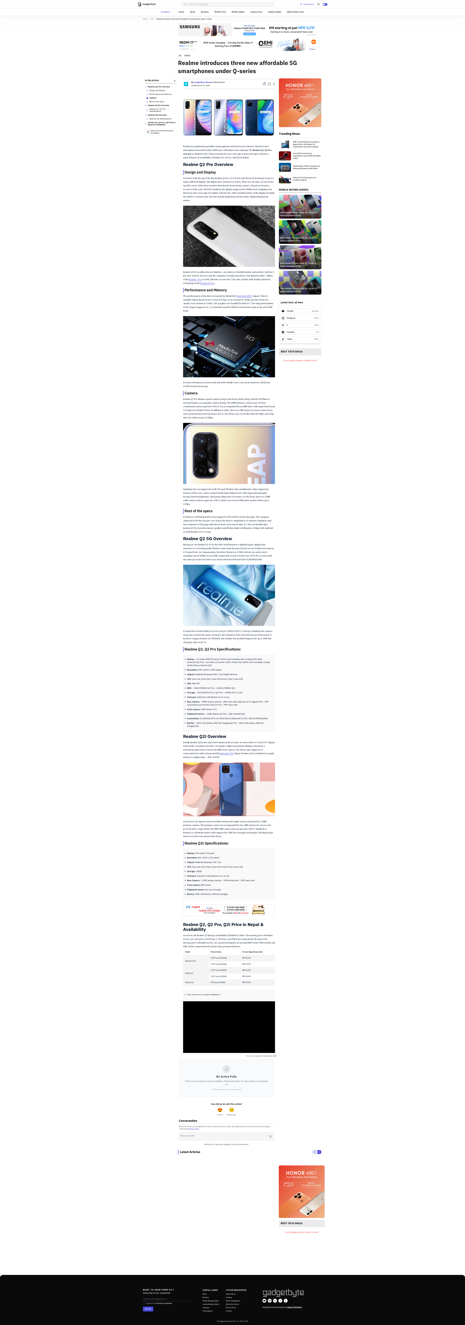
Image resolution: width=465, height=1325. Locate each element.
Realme (187, 55)
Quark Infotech (294, 1307)
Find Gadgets (208, 1311)
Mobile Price (220, 12)
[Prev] (314, 1152)
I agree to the (159, 1303)
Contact (229, 1311)
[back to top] (457, 1318)
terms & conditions (164, 1303)
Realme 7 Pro (195, 279)
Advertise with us (232, 1304)
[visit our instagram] (270, 1301)
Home (181, 12)
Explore (166, 12)
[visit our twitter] (280, 1301)
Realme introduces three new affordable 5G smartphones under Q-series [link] (184, 19)
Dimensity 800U (244, 296)
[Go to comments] (264, 84)
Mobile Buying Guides (211, 1300)
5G (152, 19)
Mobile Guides (238, 12)
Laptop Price (256, 12)
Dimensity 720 (226, 753)
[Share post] (274, 84)
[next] (319, 1152)
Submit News (231, 1294)
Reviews (205, 12)
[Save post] (269, 84)
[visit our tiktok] (286, 1301)
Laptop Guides (274, 12)
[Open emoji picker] (271, 1136)
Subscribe (148, 1309)
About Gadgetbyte (233, 1300)
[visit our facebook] (275, 1301)
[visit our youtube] (264, 1301)
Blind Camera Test (295, 12)
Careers (229, 1297)
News (192, 12)
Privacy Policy (194, 1129)
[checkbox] (144, 1303)
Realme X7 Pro (207, 283)
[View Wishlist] (318, 4)
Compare (206, 1307)
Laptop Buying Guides (211, 1304)
